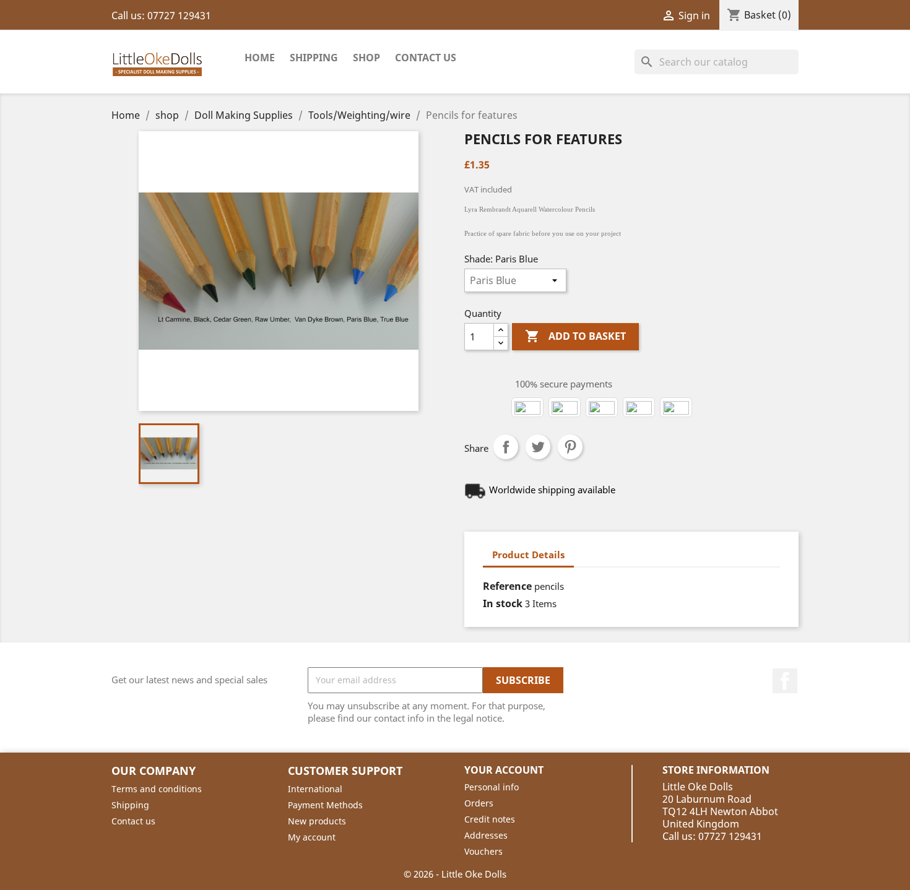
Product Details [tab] (528, 554)
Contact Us (425, 57)
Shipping (314, 57)
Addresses (486, 835)
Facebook (785, 680)
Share (505, 446)
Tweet (538, 446)
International (315, 789)
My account (312, 837)
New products (317, 821)
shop (366, 57)
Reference (507, 586)
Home (260, 57)
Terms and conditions (156, 789)
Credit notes (489, 819)
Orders (478, 803)
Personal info (491, 787)
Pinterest (570, 446)
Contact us (133, 821)
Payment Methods (325, 805)
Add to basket (575, 336)
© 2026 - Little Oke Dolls (455, 874)
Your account (504, 770)
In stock (502, 603)
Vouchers (483, 851)
